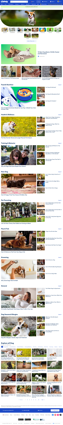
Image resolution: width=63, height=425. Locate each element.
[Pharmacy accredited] (43, 420)
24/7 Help (45, 1)
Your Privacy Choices (57, 423)
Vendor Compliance (48, 423)
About (11, 414)
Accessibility (32, 423)
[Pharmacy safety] (41, 420)
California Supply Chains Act (40, 423)
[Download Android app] (28, 419)
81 (38, 399)
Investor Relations (17, 414)
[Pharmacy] (36, 420)
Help (30, 414)
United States (6, 414)
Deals (38, 4)
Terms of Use (15, 423)
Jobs (26, 414)
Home (2, 8)
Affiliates (22, 414)
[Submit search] (27, 1)
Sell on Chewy (47, 414)
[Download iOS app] (21, 419)
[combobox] (19, 2)
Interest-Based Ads (26, 423)
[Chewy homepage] (4, 2)
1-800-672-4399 (26, 410)
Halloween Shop (44, 4)
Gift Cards (42, 414)
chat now (40, 410)
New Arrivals (34, 4)
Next (42, 399)
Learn (33, 414)
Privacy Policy (20, 423)
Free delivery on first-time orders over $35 (55, 4)
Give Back (37, 414)
